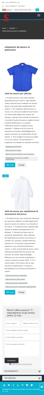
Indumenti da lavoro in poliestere (16, 276)
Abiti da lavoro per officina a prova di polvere (20, 154)
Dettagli (21, 165)
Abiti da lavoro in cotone (13, 150)
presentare (12, 360)
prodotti (12, 28)
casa (4, 28)
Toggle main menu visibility (39, 15)
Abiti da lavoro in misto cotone (15, 279)
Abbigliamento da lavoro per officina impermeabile (17, 158)
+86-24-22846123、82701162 (15, 6)
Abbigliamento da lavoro (13, 147)
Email (9, 164)
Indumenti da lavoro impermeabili (16, 283)
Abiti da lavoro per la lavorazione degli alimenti (21, 287)
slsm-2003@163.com (12, 2)
